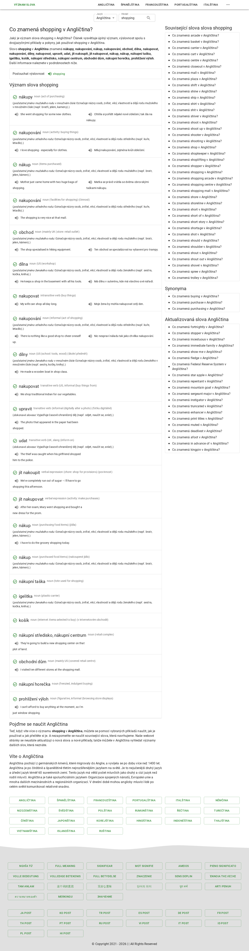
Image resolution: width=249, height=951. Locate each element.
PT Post (65, 923)
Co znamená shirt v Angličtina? (194, 104)
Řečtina (183, 810)
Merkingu (65, 896)
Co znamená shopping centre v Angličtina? (202, 184)
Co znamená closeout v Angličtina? (196, 66)
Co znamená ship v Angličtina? (193, 97)
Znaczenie (144, 876)
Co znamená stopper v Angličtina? (196, 333)
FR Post (223, 912)
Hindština (144, 820)
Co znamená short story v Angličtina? (198, 222)
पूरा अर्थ (184, 886)
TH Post (26, 923)
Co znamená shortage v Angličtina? (197, 228)
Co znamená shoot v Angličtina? (194, 122)
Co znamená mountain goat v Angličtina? (201, 387)
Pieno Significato (223, 865)
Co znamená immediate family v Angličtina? (203, 345)
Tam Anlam (26, 886)
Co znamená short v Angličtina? (194, 209)
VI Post (144, 923)
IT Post (183, 923)
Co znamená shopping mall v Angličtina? (201, 191)
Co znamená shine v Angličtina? (194, 91)
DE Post (183, 912)
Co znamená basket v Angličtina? (195, 42)
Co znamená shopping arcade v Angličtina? (202, 178)
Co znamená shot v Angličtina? (194, 234)
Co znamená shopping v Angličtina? (197, 172)
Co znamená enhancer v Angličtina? (197, 412)
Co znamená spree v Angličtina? (194, 271)
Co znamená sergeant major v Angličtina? (201, 394)
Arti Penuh (223, 886)
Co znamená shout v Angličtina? (194, 253)
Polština (105, 810)
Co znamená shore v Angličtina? (194, 197)
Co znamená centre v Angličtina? (195, 60)
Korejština (105, 820)
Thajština (222, 820)
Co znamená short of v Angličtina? (196, 216)
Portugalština (185, 4)
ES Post (144, 912)
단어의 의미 (144, 886)
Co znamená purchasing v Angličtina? (198, 309)
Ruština (105, 831)
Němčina (222, 800)
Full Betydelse (104, 876)
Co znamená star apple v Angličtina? (197, 375)
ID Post (223, 923)
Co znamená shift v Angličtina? (194, 85)
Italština (211, 4)
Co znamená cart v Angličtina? (193, 54)
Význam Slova (24, 4)
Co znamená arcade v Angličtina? (195, 35)
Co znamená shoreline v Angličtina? (197, 203)
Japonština (66, 820)
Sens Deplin (183, 876)
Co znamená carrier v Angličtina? (195, 48)
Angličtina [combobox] (103, 18)
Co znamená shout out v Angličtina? (197, 259)
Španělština (130, 4)
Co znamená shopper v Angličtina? (196, 166)
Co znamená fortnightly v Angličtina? (198, 327)
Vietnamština (27, 831)
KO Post (65, 912)
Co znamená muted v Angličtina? (195, 425)
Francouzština (157, 4)
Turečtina (222, 810)
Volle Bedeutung (26, 876)
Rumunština (144, 810)
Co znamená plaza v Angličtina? (194, 79)
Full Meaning (65, 865)
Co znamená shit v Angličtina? (193, 110)
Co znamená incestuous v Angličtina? (198, 339)
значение (104, 896)
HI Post (65, 933)
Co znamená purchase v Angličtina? (197, 302)
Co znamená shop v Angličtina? (194, 147)
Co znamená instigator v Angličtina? (197, 400)
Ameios (183, 865)
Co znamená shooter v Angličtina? (196, 135)
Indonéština (183, 820)
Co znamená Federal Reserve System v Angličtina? (199, 366)
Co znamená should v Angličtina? (195, 240)
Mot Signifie (144, 865)
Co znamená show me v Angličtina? (197, 352)
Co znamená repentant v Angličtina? (197, 381)
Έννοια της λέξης (223, 876)
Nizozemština (27, 810)
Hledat (124, 14)
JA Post (26, 912)
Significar (104, 865)
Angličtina (106, 4)
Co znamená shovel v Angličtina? (195, 265)
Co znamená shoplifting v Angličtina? (198, 160)
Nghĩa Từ (25, 865)
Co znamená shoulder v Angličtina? (197, 247)
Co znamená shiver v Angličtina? (195, 116)
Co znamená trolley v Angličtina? (195, 278)
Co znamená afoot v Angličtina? (194, 437)
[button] (202, 35)
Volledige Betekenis (65, 876)
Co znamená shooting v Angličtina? (197, 141)
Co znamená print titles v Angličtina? (198, 418)
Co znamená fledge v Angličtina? (195, 358)
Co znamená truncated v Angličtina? (197, 406)
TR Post (105, 912)
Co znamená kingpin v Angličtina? (196, 450)
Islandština (66, 831)
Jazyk (99, 14)
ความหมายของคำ (26, 896)
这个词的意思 (65, 886)
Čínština (27, 820)
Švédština (66, 810)
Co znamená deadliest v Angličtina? (197, 431)
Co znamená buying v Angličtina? (195, 296)
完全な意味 (105, 886)
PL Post (26, 933)
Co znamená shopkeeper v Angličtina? (198, 153)
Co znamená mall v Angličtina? (194, 73)
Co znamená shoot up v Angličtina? (197, 129)
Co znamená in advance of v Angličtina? (200, 443)
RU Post (105, 923)
